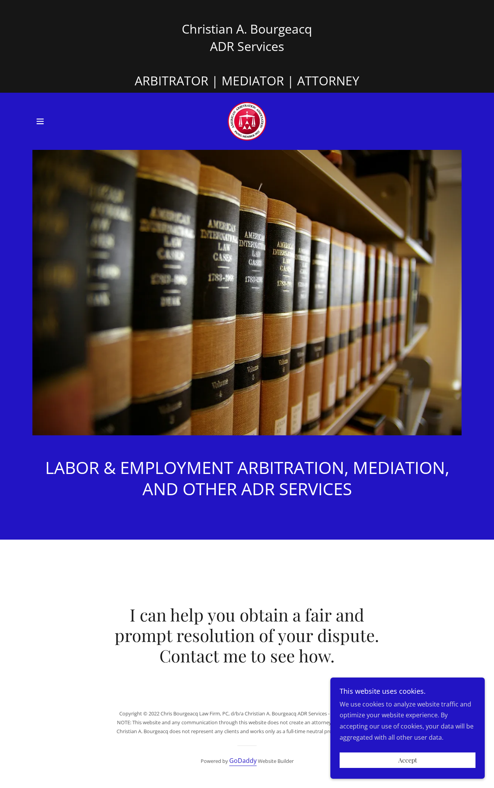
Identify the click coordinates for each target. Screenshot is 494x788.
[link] (247, 120)
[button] (40, 121)
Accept (407, 760)
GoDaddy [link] (243, 760)
